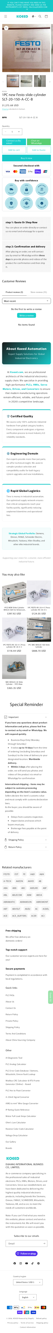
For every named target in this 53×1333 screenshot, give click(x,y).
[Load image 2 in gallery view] (26, 81)
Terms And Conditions (16, 1033)
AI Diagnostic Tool (14, 1057)
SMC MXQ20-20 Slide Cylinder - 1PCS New (14, 683)
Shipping (5, 109)
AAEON (19, 881)
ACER (33, 915)
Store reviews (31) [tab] (39, 292)
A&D (32, 874)
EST (16, 874)
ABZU (27, 908)
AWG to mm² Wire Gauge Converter (22, 1103)
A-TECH (7, 881)
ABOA (39, 894)
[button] (6, 16)
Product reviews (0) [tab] (14, 292)
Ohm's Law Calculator (16, 1122)
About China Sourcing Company (20, 1039)
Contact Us (11, 1007)
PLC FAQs (10, 995)
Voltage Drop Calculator (17, 1135)
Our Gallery (11, 1141)
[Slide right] (50, 82)
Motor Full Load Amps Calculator (21, 1116)
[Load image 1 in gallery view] (13, 81)
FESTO (7, 874)
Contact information (28, 1327)
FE (24, 874)
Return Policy (12, 1014)
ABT (5, 908)
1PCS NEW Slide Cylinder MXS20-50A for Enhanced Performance (14, 608)
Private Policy (12, 1020)
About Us (10, 1001)
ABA (6, 887)
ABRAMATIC (9, 901)
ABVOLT (16, 908)
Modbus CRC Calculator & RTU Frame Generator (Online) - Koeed (23, 1082)
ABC (23, 887)
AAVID (31, 881)
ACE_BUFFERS (19, 915)
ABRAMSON (26, 901)
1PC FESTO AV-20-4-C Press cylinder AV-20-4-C (39, 608)
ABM (29, 894)
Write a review (27, 315)
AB (40, 881)
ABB (14, 887)
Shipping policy (42, 1323)
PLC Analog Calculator (16, 1064)
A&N (42, 874)
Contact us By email (13, 142)
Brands (9, 1148)
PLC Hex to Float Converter (18, 1090)
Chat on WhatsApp (36, 142)
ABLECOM (17, 894)
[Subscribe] (44, 1243)
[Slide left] (3, 82)
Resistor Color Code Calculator (20, 1128)
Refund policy (41, 1318)
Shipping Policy (13, 1027)
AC (36, 908)
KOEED (15, 1318)
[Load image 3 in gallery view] (40, 81)
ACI (43, 915)
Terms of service (27, 1323)
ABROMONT (42, 901)
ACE (5, 915)
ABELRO (34, 887)
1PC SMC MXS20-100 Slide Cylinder (39, 646)
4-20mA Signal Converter (17, 1097)
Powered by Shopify (26, 1318)
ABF (45, 887)
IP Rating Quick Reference (18, 1109)
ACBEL (46, 908)
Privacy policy (12, 1323)
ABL (5, 894)
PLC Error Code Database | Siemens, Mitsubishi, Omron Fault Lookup (22, 1072)
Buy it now (26, 158)
